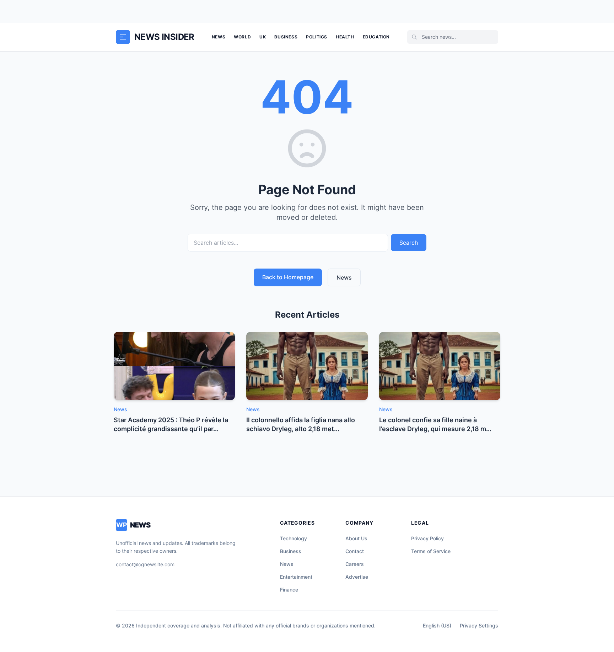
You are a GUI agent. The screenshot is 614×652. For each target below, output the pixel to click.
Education (376, 36)
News (218, 36)
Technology (293, 538)
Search (408, 242)
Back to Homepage (287, 277)
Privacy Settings (479, 625)
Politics (316, 36)
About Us (356, 538)
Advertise (356, 577)
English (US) (437, 625)
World (242, 36)
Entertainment (296, 577)
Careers (354, 564)
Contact (354, 551)
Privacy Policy (427, 538)
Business (285, 36)
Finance (289, 590)
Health (345, 36)
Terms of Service (431, 551)
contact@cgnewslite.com (145, 564)
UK (262, 36)
